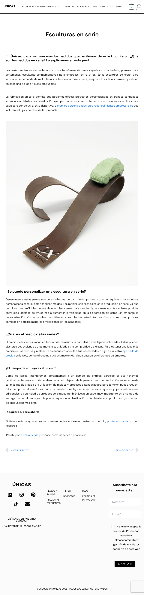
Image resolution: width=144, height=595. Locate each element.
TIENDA (67, 490)
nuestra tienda (29, 435)
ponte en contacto (119, 421)
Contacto (106, 6)
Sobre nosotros (87, 6)
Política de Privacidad (126, 531)
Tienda (66, 6)
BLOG (85, 490)
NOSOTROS (69, 496)
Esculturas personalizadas (39, 6)
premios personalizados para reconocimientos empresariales (95, 106)
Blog (119, 6)
